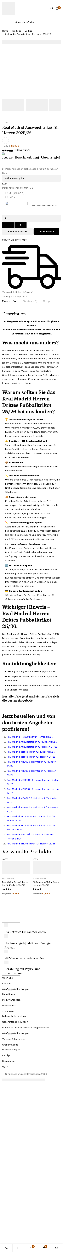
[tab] (9, 301)
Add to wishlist (5, 140)
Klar (4, 183)
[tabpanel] (31, 579)
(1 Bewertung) (22, 150)
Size (4, 173)
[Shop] (19, 1248)
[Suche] (52, 8)
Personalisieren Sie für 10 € (17, 187)
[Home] (6, 1248)
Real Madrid (8, 878)
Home (5, 31)
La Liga (28, 31)
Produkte (16, 31)
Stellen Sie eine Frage (14, 239)
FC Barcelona (39, 878)
